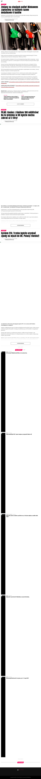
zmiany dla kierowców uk (18, 92)
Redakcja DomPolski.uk (9, 121)
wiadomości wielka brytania (6, 92)
